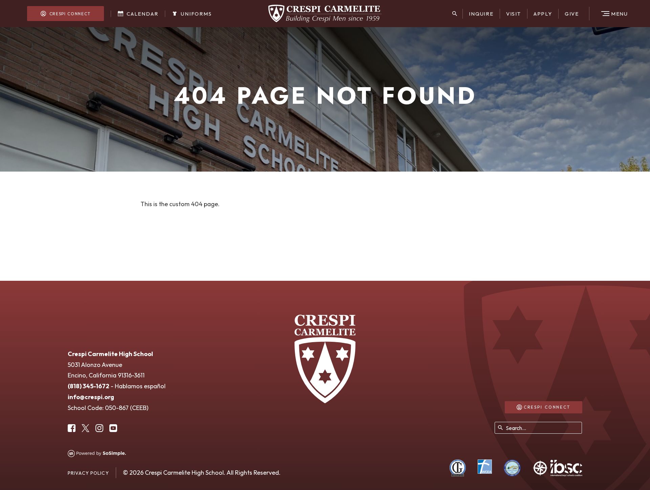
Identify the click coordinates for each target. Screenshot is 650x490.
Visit (513, 14)
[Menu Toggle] (609, 13)
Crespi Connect (69, 13)
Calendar (141, 14)
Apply (543, 14)
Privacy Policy (88, 473)
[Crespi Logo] (325, 13)
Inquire (481, 14)
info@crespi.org (91, 397)
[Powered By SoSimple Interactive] (97, 453)
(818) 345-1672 (88, 386)
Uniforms (195, 14)
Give (572, 14)
